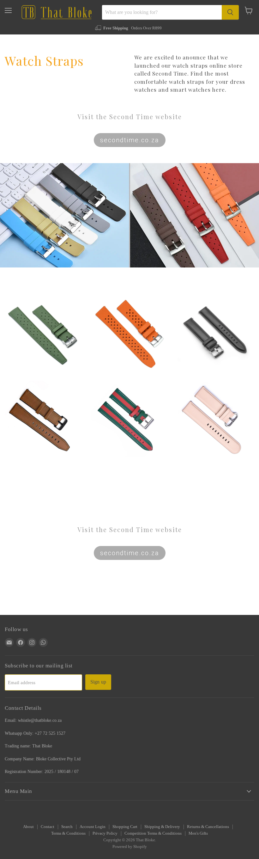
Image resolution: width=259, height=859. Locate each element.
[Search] (230, 12)
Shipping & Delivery (162, 826)
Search (67, 826)
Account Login (92, 826)
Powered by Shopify (129, 846)
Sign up (98, 681)
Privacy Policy (105, 833)
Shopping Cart (124, 826)
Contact (47, 826)
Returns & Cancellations (208, 826)
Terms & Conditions (68, 833)
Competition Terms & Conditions (153, 833)
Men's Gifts (198, 833)
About (28, 826)
